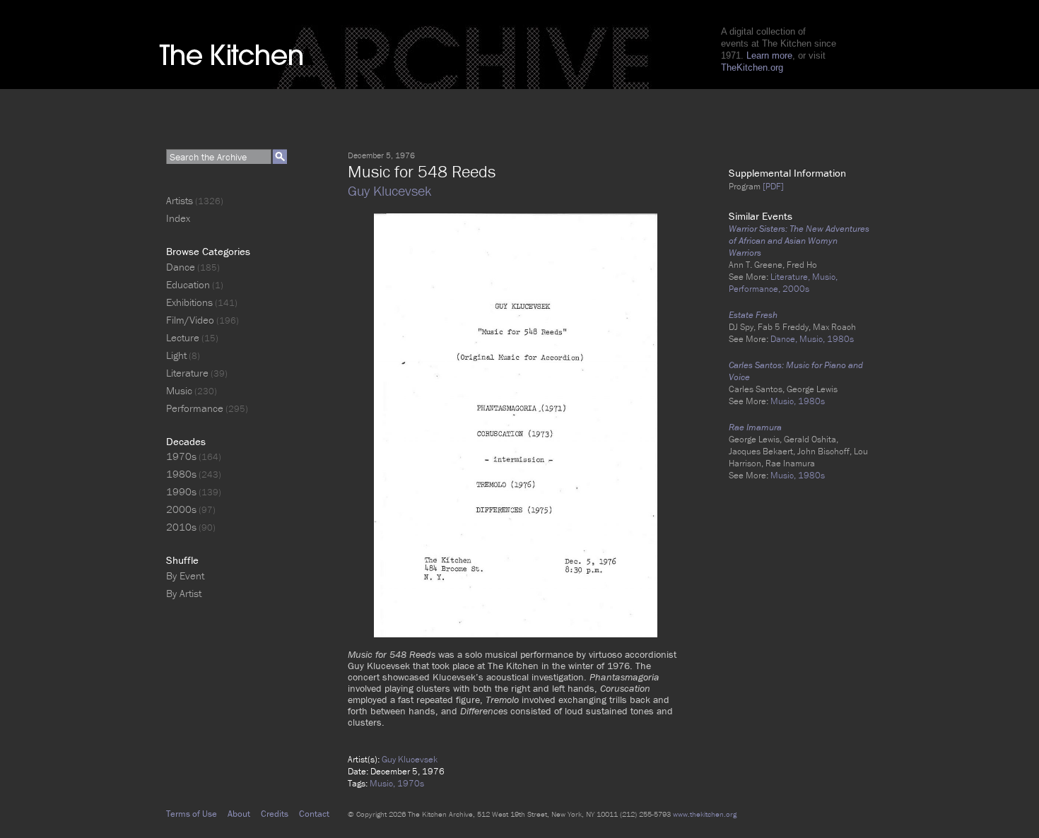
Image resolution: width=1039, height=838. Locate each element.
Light (176, 355)
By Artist (183, 593)
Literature (187, 372)
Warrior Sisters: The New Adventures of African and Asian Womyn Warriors (799, 241)
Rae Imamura (755, 427)
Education (188, 284)
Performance (194, 408)
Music (179, 390)
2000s (795, 289)
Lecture (182, 337)
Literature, (791, 277)
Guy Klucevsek (389, 190)
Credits (274, 814)
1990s (181, 491)
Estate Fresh (753, 315)
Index (178, 218)
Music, (383, 783)
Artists (179, 200)
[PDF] (772, 186)
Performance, (755, 289)
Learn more (769, 55)
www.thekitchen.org (704, 814)
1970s (410, 783)
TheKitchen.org (752, 67)
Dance (180, 266)
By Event (185, 575)
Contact (314, 814)
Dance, (784, 339)
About (239, 814)
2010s (181, 526)
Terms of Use (191, 814)
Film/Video (190, 319)
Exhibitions (189, 302)
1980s (840, 339)
